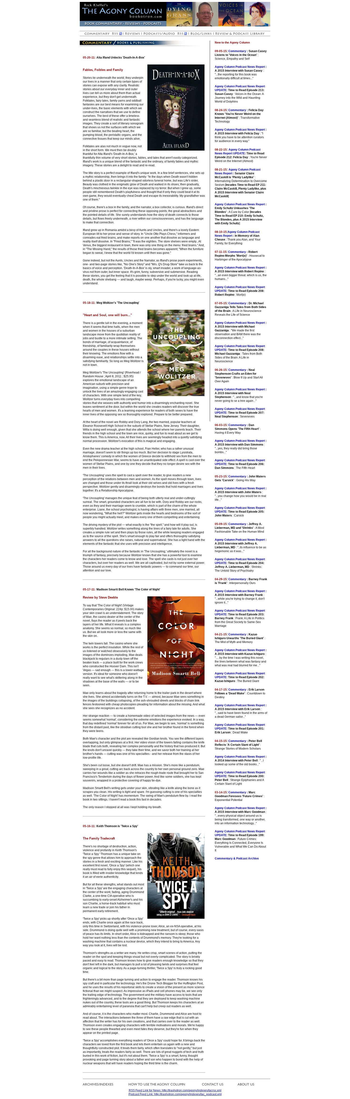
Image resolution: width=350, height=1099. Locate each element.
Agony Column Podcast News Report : (241, 67)
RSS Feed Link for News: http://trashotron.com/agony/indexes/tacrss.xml (175, 1090)
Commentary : (238, 51)
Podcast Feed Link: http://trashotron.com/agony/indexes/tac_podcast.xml (175, 1094)
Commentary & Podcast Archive (237, 858)
